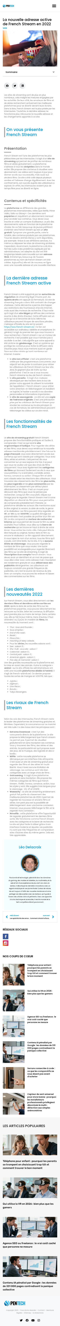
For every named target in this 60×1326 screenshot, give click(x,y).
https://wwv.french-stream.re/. (19, 327)
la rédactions (38, 1313)
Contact (41, 1310)
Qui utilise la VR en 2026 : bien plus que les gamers (40, 992)
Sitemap (27, 1313)
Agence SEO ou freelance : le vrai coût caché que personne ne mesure (41, 1019)
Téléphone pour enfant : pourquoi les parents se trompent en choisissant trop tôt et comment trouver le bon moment (42, 970)
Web (5, 28)
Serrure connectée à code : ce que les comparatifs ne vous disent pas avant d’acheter (41, 1072)
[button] (54, 6)
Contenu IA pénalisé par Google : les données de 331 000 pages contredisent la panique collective (41, 1046)
